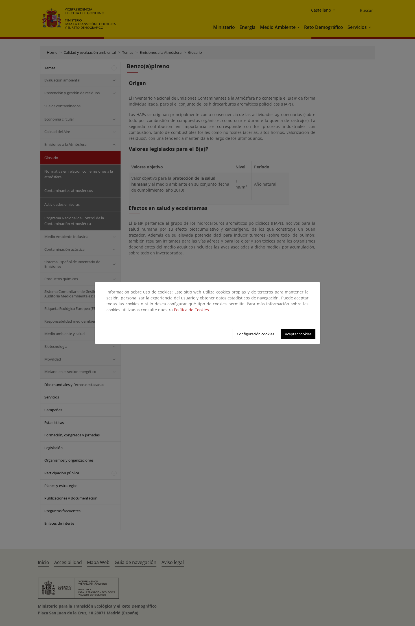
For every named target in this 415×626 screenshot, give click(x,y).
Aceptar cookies (298, 333)
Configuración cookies (255, 333)
